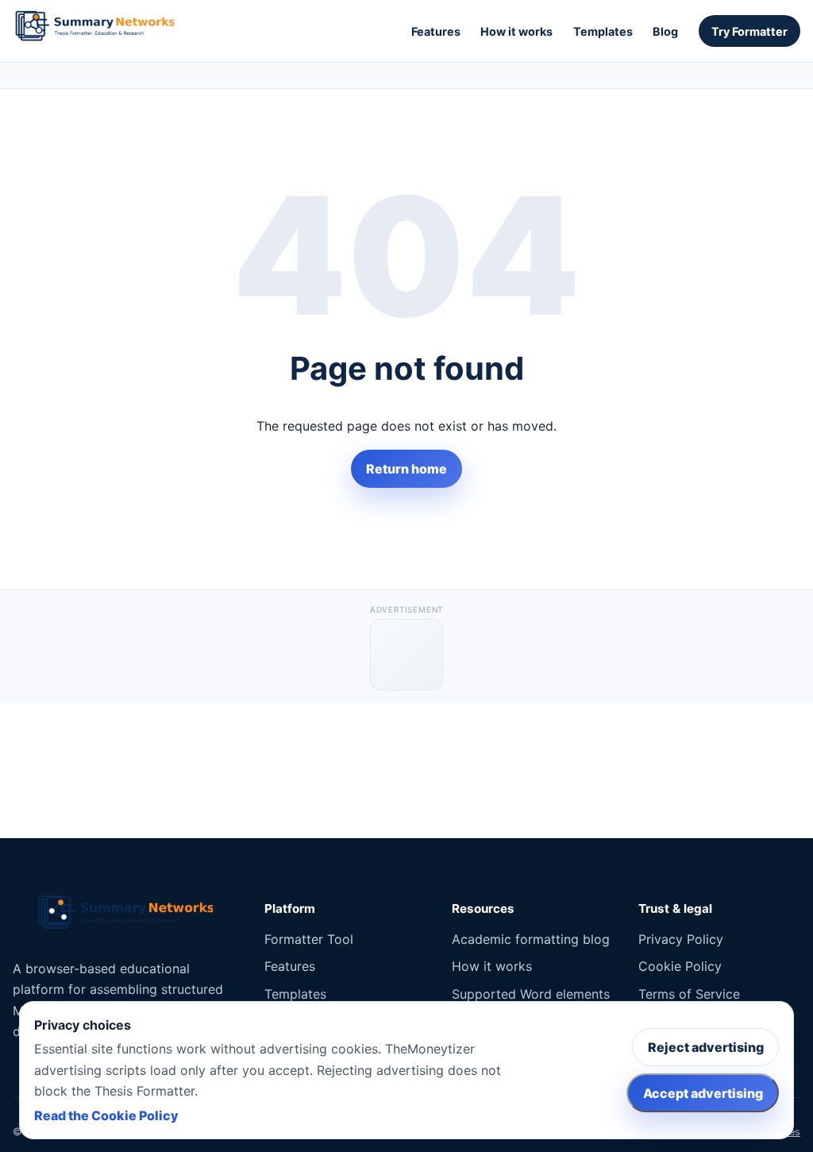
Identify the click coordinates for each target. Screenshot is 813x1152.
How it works (516, 31)
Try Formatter (749, 31)
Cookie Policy (680, 966)
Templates (603, 31)
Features (435, 31)
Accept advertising (703, 1093)
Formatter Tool (308, 939)
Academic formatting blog (531, 939)
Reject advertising (706, 1047)
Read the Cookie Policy (106, 1115)
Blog (665, 31)
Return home (406, 469)
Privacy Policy (680, 939)
